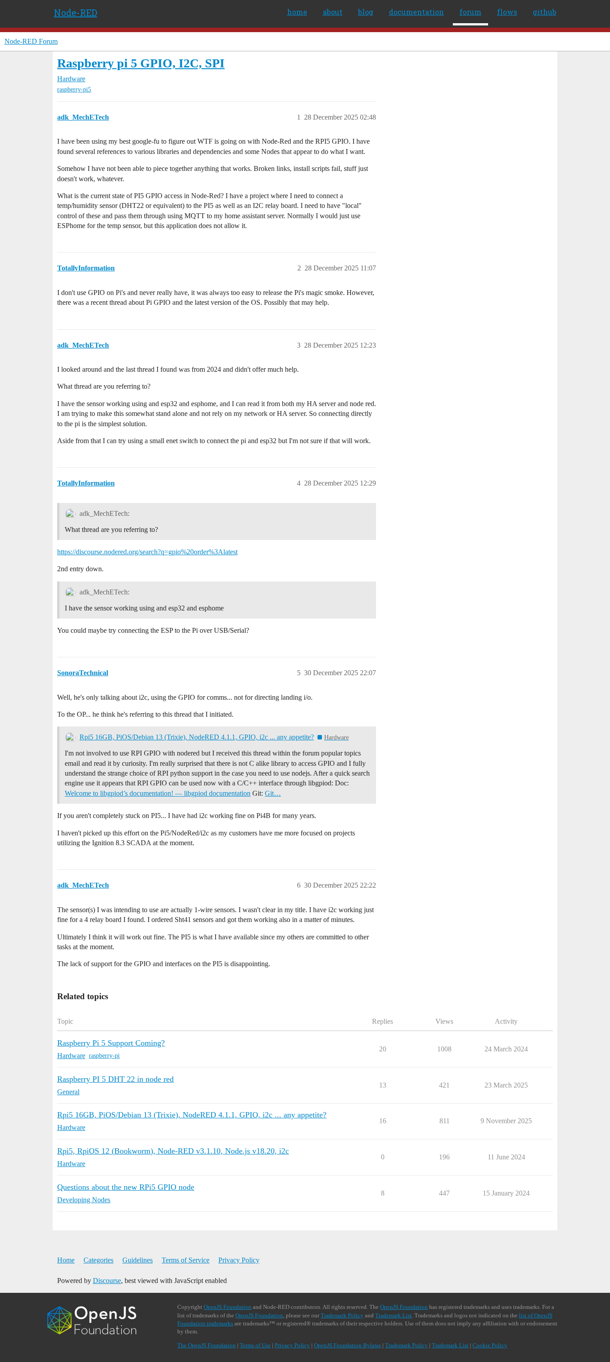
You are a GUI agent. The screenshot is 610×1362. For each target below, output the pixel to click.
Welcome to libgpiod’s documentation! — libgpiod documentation (158, 793)
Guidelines (137, 1260)
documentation (416, 12)
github (544, 12)
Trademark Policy (342, 1315)
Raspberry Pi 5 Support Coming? (111, 1042)
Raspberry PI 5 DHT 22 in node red (115, 1079)
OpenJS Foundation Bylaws (347, 1345)
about (333, 12)
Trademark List (393, 1315)
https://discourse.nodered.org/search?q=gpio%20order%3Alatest (147, 552)
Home (66, 1260)
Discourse (107, 1280)
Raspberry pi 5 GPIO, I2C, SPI (141, 63)
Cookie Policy (489, 1345)
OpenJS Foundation (227, 1307)
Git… (273, 793)
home (297, 12)
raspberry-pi (104, 1055)
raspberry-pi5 (74, 89)
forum (470, 12)
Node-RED (75, 12)
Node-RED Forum (31, 41)
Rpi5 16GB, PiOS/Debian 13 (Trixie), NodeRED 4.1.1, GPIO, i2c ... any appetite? (196, 737)
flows (507, 12)
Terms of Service (185, 1260)
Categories (98, 1260)
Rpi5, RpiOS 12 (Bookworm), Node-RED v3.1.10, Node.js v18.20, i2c (173, 1150)
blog (365, 12)
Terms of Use (255, 1345)
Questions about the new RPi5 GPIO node (125, 1187)
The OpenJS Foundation (206, 1345)
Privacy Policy (238, 1260)
